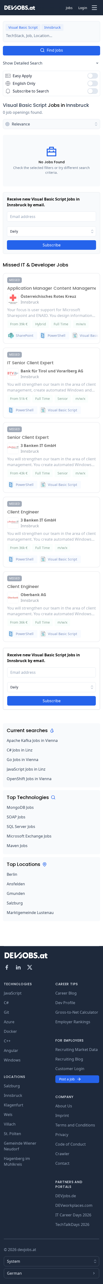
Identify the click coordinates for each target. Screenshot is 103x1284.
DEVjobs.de (65, 1195)
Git (6, 1012)
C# (6, 1002)
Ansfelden (16, 884)
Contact (62, 1163)
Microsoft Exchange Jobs (29, 836)
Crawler (62, 1153)
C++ (7, 1041)
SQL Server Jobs (21, 826)
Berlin (12, 874)
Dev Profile (65, 1002)
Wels (8, 1114)
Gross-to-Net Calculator (76, 1012)
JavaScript (13, 993)
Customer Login (69, 1068)
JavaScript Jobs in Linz (26, 769)
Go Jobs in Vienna (22, 759)
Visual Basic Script (25, 105)
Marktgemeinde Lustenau (30, 912)
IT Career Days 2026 (73, 1215)
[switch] (92, 76)
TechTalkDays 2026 (72, 1224)
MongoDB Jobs (20, 807)
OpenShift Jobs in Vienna (29, 778)
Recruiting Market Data (76, 1049)
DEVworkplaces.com (73, 1205)
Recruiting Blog (69, 1059)
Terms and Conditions (75, 1125)
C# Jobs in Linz (20, 750)
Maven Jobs (17, 845)
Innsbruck (77, 105)
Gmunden (16, 893)
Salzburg (15, 903)
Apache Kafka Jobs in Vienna (32, 740)
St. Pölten (12, 1133)
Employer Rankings (72, 1021)
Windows (12, 1060)
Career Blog (66, 993)
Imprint (62, 1115)
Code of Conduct (70, 1144)
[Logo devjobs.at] (19, 7)
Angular (11, 1050)
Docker (10, 1031)
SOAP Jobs (16, 817)
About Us (63, 1106)
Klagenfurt (13, 1105)
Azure (9, 1021)
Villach (10, 1124)
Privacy (61, 1134)
